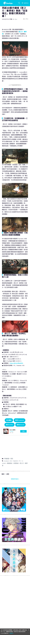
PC (20, 461)
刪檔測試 (9, 463)
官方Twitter (9, 424)
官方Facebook (19, 420)
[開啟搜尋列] (19, 3)
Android (6, 461)
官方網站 (8, 420)
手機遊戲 (6, 458)
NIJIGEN (15, 461)
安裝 (23, 431)
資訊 (11, 458)
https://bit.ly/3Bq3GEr (16, 363)
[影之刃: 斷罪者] (15, 431)
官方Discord (20, 424)
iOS (11, 461)
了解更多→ (11, 633)
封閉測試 (16, 463)
